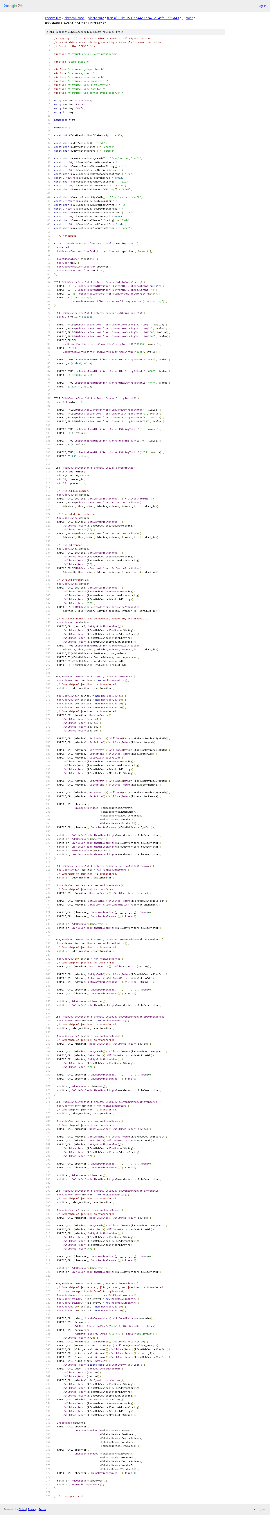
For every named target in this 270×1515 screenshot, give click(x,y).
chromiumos (74, 18)
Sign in (262, 6)
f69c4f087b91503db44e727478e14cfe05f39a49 (143, 18)
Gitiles (22, 1509)
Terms (42, 1509)
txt (254, 1509)
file (120, 31)
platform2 (96, 18)
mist (189, 18)
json (263, 1509)
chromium (53, 18)
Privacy (32, 1509)
